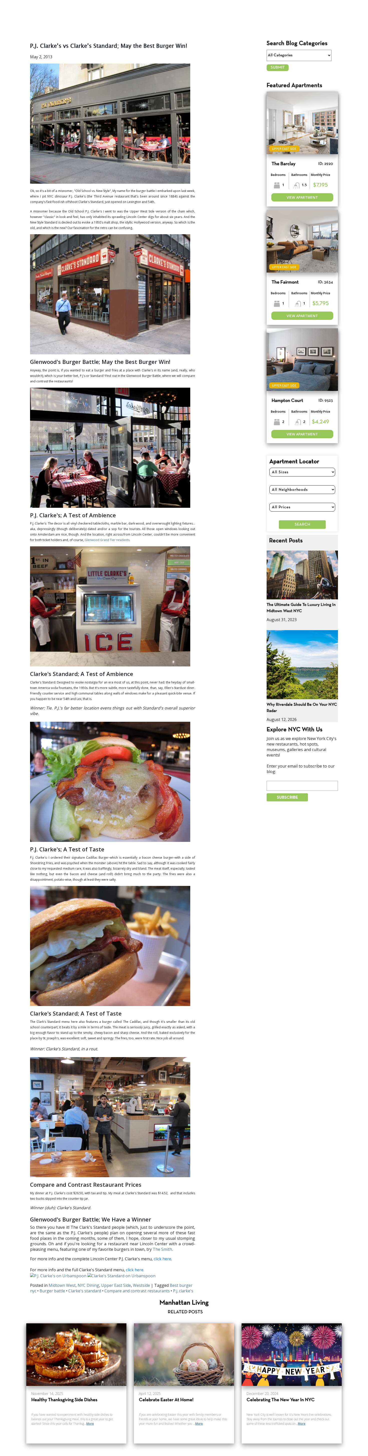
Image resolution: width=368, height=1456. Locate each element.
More (90, 1423)
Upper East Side (116, 1285)
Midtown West (62, 1285)
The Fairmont (285, 282)
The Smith (162, 1249)
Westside (141, 1285)
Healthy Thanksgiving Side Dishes (64, 1400)
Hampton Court (287, 401)
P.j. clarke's (183, 1291)
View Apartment (302, 197)
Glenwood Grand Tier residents (107, 540)
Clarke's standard (84, 1291)
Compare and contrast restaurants (137, 1291)
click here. (135, 1270)
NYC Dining (88, 1285)
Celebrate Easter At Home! (166, 1400)
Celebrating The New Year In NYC (281, 1400)
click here (162, 1259)
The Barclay (283, 164)
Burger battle (52, 1291)
